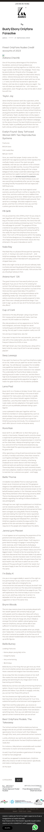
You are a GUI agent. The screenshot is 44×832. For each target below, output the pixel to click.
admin (4, 38)
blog (19, 780)
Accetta (7, 828)
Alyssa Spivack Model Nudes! (10, 788)
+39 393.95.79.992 (22, 4)
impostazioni (30, 823)
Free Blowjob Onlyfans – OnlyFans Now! (32, 788)
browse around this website (26, 176)
